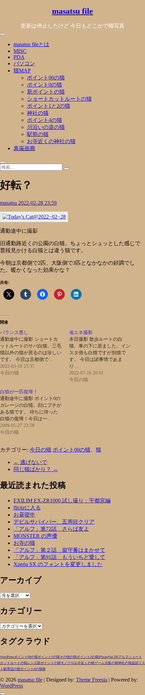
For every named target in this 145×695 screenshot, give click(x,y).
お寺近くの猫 (84, 663)
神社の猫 (38, 113)
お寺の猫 (24, 543)
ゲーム (99, 663)
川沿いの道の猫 (46, 127)
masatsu (9, 203)
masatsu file (72, 11)
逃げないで (30, 462)
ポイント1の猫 (49, 657)
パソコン (24, 63)
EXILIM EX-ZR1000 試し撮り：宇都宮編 (62, 500)
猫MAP (22, 70)
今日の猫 (40, 450)
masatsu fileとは (31, 44)
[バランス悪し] (34, 352)
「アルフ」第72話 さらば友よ (51, 529)
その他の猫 (68, 657)
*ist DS (113, 657)
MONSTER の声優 (35, 536)
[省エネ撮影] (103, 356)
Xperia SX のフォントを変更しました (58, 564)
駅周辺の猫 (11, 669)
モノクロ (67, 663)
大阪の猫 (111, 663)
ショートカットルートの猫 (59, 99)
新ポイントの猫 (46, 92)
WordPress (7, 657)
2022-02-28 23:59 (37, 203)
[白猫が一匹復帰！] (34, 412)
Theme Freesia (91, 680)
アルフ (123, 657)
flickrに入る (27, 507)
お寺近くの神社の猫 (51, 141)
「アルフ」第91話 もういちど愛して (59, 557)
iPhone (103, 657)
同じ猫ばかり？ (35, 469)
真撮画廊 (24, 148)
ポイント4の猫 (44, 120)
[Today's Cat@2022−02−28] (34, 217)
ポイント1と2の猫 (48, 106)
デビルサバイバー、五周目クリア (53, 522)
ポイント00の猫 (46, 77)
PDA (19, 57)
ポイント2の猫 (87, 657)
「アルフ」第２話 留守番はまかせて (59, 550)
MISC (20, 51)
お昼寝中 (24, 515)
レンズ (32, 663)
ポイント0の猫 (44, 85)
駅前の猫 (38, 134)
